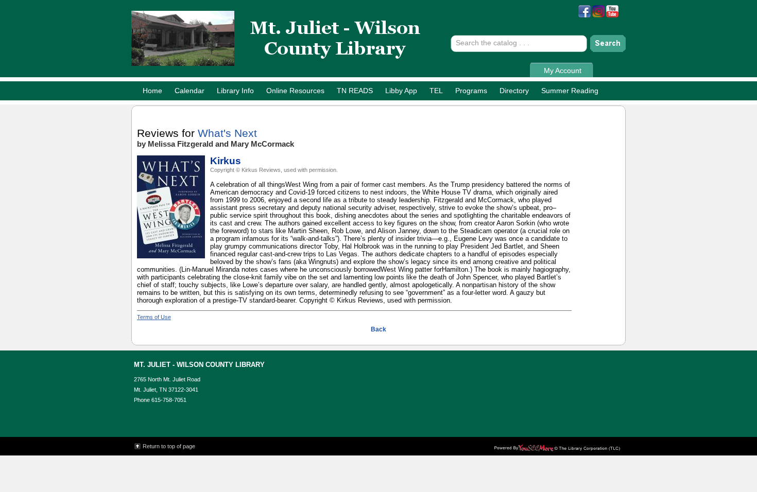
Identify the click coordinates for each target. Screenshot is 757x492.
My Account (562, 70)
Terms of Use (154, 317)
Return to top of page (169, 446)
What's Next (227, 133)
